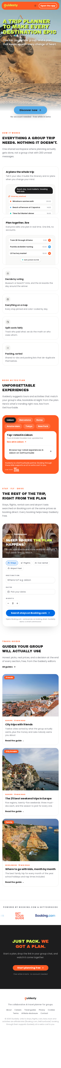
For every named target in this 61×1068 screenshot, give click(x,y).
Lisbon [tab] (10, 420)
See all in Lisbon (15, 441)
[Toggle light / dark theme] (35, 5)
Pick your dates (18, 591)
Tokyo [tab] (29, 426)
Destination (13, 575)
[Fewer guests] (8, 603)
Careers (17, 1010)
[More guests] (17, 603)
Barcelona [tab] (25, 420)
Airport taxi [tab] (16, 568)
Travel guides (30, 1010)
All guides (7, 666)
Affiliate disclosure (29, 1013)
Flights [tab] (27, 563)
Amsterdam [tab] (13, 426)
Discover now (28, 110)
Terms (16, 1013)
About (9, 1010)
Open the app (47, 5)
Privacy (42, 1010)
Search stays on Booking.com (29, 613)
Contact (44, 1013)
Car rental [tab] (43, 563)
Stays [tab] (13, 563)
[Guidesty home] (11, 6)
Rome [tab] (39, 420)
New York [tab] (43, 426)
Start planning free (28, 967)
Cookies (51, 1010)
